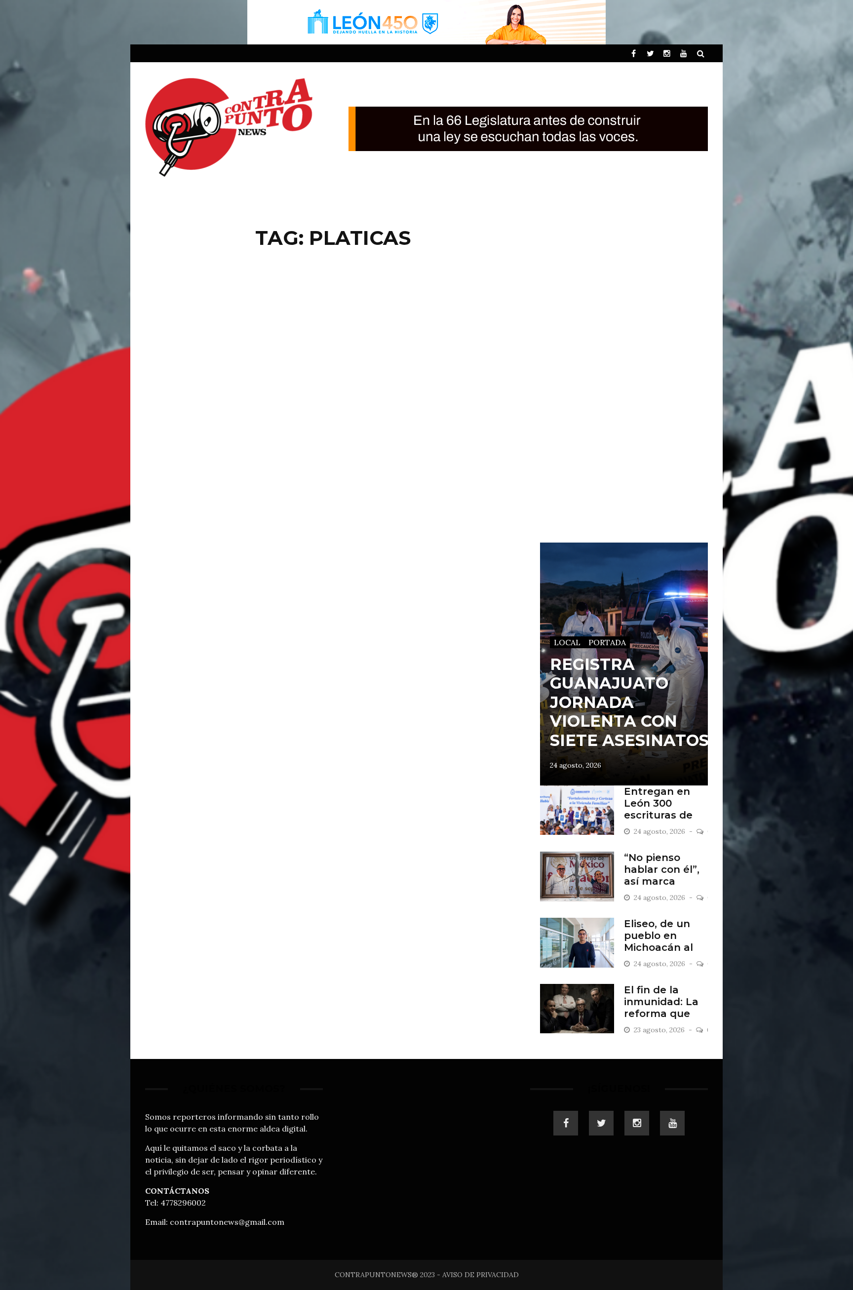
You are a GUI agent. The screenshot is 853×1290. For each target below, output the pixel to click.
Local (567, 642)
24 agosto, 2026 (575, 765)
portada (607, 642)
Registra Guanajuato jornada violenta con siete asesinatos (629, 702)
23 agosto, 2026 (660, 1029)
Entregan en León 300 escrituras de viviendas (658, 809)
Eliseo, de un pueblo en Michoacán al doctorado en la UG (665, 947)
